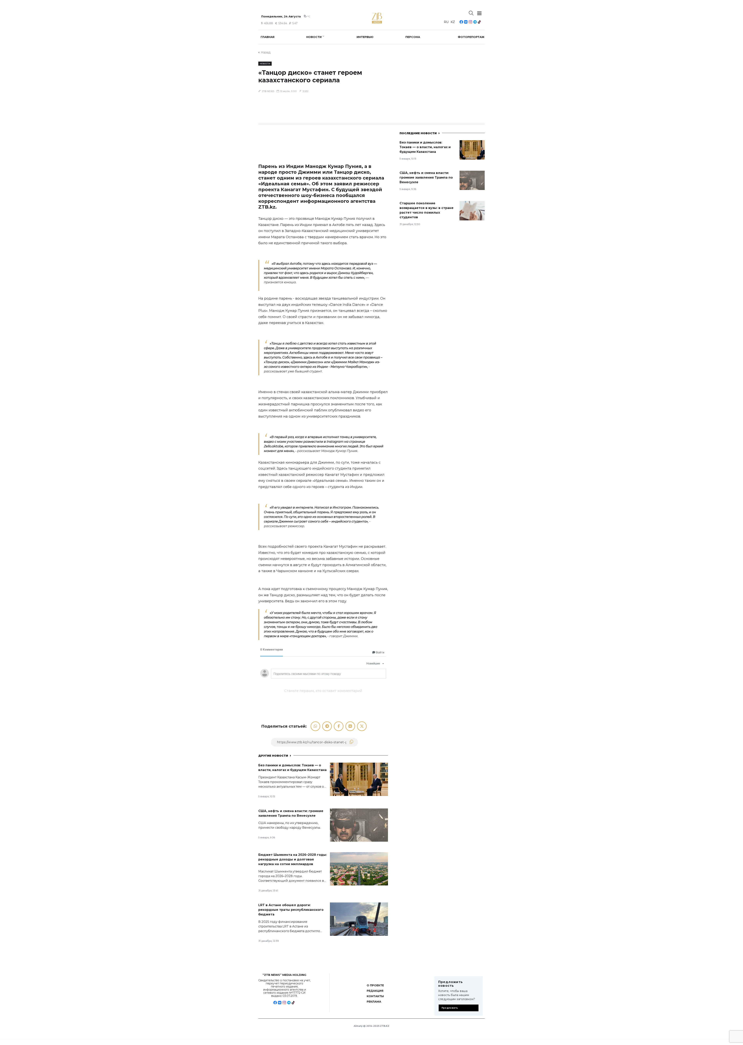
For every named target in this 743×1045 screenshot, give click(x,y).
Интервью (365, 37)
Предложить (450, 1008)
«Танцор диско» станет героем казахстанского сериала (310, 76)
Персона (412, 37)
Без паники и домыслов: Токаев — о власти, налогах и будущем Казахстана (425, 147)
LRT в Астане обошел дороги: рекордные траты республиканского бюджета (291, 909)
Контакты (375, 996)
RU (446, 22)
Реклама (374, 1001)
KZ (453, 22)
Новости (314, 37)
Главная (267, 37)
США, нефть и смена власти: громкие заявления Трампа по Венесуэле (426, 177)
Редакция (375, 990)
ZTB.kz (266, 207)
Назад (266, 52)
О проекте (375, 985)
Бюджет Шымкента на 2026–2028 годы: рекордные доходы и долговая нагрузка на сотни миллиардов (292, 859)
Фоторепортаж (471, 37)
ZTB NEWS (268, 91)
